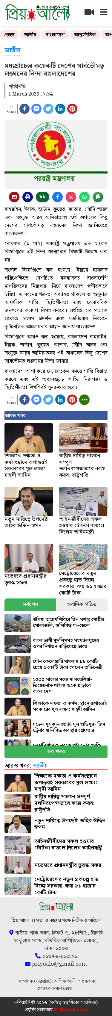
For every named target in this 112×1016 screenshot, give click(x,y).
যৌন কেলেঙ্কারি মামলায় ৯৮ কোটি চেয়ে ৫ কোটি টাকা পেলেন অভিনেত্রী (67, 664)
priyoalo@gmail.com (58, 964)
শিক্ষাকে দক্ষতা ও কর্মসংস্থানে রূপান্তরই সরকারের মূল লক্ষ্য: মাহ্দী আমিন (70, 706)
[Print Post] (14, 197)
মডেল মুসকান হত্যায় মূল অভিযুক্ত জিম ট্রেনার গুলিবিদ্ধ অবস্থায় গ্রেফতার (69, 727)
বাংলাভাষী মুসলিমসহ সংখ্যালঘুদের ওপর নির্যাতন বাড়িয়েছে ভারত (66, 643)
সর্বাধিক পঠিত (81, 604)
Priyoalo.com (70, 1010)
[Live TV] (92, 14)
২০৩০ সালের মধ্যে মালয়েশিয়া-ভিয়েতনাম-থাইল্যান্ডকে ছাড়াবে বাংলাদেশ (62, 685)
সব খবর (56, 751)
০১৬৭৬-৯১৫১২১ (59, 956)
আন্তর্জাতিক (85, 35)
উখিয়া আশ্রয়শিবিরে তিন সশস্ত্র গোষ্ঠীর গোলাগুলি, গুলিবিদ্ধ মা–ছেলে (68, 622)
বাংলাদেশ (55, 35)
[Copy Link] (98, 197)
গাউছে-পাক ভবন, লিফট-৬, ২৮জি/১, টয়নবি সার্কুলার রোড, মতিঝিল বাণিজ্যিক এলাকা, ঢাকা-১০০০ (58, 940)
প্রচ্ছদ (9, 35)
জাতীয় (30, 35)
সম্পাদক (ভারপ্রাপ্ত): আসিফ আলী (47, 981)
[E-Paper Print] (27, 197)
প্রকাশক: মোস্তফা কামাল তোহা (66, 985)
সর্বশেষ (30, 604)
